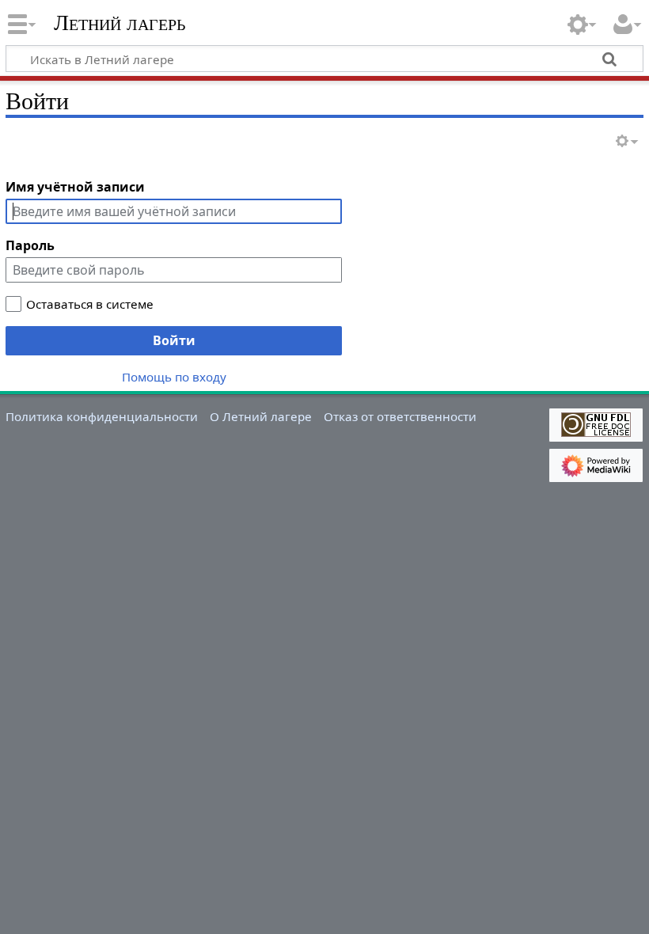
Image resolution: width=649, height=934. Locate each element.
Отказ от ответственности (400, 416)
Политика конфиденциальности (102, 416)
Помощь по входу (174, 377)
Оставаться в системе (90, 304)
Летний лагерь (119, 23)
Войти (174, 340)
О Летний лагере (261, 416)
